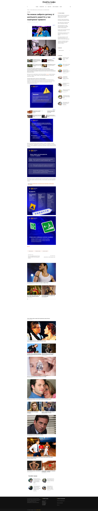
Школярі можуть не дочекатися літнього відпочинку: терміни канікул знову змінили (63, 34)
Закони (61, 6)
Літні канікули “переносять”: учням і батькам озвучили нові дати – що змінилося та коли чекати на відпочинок (63, 38)
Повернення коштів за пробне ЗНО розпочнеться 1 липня (66, 84)
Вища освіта (49, 6)
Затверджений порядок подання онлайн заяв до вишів (66, 96)
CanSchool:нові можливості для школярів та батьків (65, 77)
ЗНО (45, 6)
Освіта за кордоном (55, 6)
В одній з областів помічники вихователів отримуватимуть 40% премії (64, 30)
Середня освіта (42, 6)
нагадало (47, 74)
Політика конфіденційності (61, 500)
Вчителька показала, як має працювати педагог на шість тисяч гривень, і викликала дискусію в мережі (37, 480)
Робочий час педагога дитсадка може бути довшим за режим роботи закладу (63, 20)
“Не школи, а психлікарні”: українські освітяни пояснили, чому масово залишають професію (63, 42)
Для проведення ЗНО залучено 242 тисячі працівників (66, 103)
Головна (37, 6)
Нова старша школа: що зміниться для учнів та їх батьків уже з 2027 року (50, 479)
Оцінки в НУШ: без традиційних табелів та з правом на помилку (66, 71)
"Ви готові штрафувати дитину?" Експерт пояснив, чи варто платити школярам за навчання (34, 257)
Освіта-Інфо (49, 2)
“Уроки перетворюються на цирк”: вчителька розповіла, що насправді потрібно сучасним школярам (36, 488)
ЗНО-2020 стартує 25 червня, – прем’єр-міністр (66, 58)
